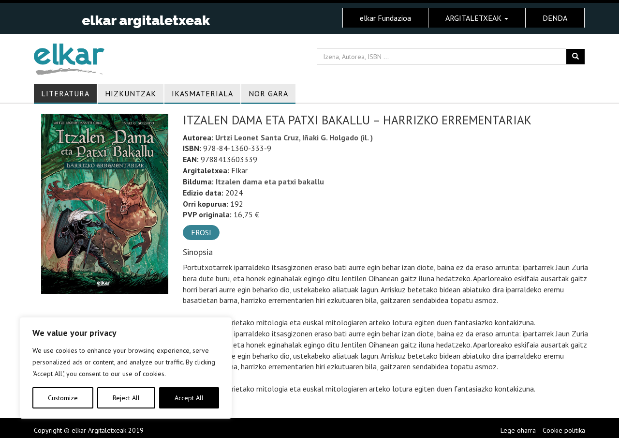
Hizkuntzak (130, 93)
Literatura (65, 93)
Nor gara (268, 93)
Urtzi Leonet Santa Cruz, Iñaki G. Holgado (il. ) (294, 137)
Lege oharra (518, 430)
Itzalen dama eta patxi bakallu (270, 181)
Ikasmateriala (202, 93)
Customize (63, 397)
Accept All (189, 397)
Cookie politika (564, 430)
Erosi (201, 232)
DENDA (555, 18)
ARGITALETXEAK (474, 18)
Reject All (126, 397)
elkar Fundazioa (385, 18)
